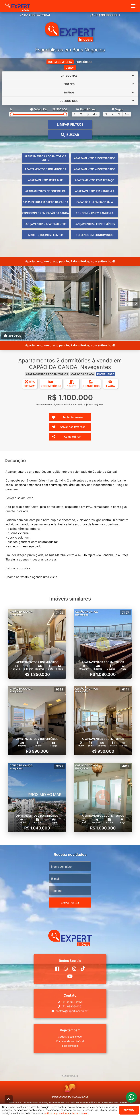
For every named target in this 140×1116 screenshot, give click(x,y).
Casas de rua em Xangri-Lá (94, 202)
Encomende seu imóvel (70, 1041)
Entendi (129, 1110)
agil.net (83, 1096)
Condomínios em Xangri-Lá (94, 213)
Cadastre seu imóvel (70, 1036)
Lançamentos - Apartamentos (45, 224)
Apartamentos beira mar (45, 180)
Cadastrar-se (70, 902)
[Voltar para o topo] (9, 1099)
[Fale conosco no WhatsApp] (66, 968)
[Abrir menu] (133, 6)
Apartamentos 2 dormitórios (94, 158)
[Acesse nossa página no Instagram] (74, 968)
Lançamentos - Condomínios (95, 224)
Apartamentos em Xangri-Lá (94, 191)
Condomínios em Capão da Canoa (45, 213)
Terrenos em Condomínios (94, 235)
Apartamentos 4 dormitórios (94, 169)
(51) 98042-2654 (37, 15)
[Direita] (136, 303)
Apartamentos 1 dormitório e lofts (45, 158)
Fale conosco (70, 1045)
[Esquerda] (3, 303)
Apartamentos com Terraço (94, 180)
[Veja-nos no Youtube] (70, 976)
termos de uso (80, 1113)
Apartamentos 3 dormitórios (45, 169)
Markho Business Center (45, 235)
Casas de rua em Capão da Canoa (45, 202)
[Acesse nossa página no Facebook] (57, 968)
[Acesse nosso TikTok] (83, 968)
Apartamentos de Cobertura (45, 191)
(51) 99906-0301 (107, 15)
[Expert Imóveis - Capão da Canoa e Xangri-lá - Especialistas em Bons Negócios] (70, 32)
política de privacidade (56, 1113)
